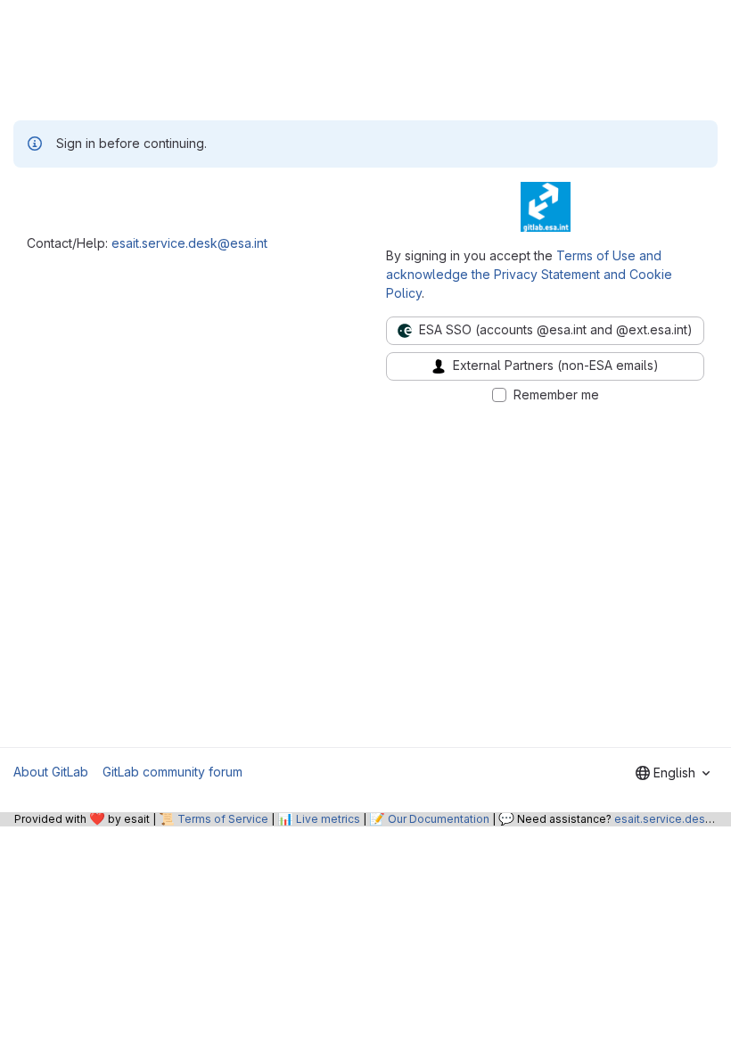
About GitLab (50, 771)
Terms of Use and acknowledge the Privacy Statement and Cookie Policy (529, 274)
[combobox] (673, 773)
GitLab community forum (172, 771)
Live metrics (328, 819)
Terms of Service (222, 819)
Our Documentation (438, 819)
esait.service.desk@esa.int (189, 243)
